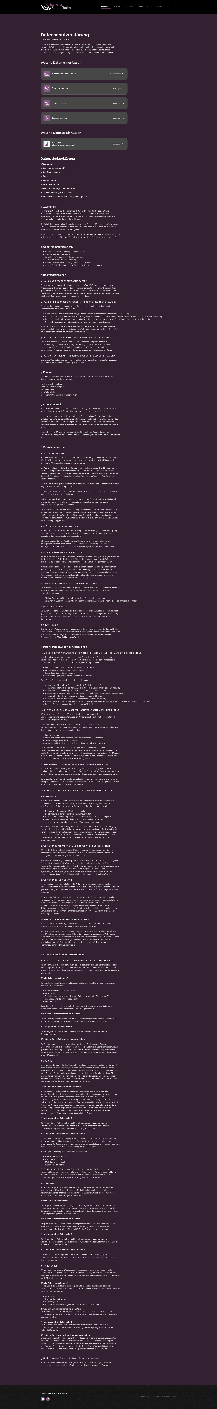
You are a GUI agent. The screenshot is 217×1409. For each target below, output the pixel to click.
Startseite (106, 7)
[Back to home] (56, 6)
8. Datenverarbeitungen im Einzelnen (57, 192)
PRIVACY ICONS (94, 234)
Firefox (51, 1165)
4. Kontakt (45, 176)
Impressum (145, 1397)
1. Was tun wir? (47, 164)
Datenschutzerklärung (165, 1397)
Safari (50, 1159)
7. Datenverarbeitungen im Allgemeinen (58, 188)
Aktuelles (118, 7)
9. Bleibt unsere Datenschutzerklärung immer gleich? (64, 197)
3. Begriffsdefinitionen (50, 172)
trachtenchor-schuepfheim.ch (53, 1365)
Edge (50, 1162)
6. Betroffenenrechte (50, 184)
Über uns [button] (130, 7)
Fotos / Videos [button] (145, 7)
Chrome (51, 1157)
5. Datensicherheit (48, 180)
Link (57, 914)
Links (168, 7)
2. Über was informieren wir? (53, 168)
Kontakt (158, 7)
